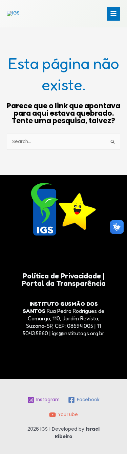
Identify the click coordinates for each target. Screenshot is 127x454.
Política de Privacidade (63, 275)
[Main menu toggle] (114, 14)
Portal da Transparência (64, 283)
